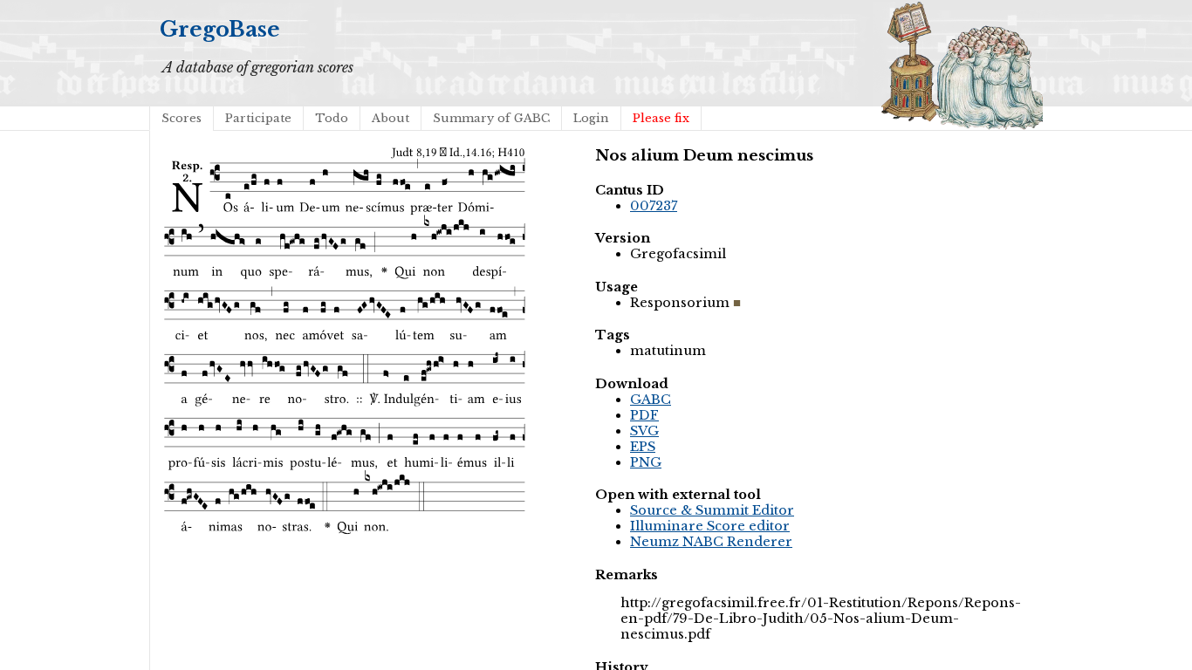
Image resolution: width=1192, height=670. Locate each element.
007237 (653, 206)
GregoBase (220, 29)
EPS (642, 447)
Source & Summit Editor (712, 510)
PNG (645, 462)
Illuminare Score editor (710, 526)
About (390, 118)
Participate (258, 118)
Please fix (661, 118)
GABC (650, 399)
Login (591, 118)
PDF (644, 415)
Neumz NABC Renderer (711, 542)
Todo (331, 118)
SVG (644, 431)
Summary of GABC (491, 118)
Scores (181, 118)
